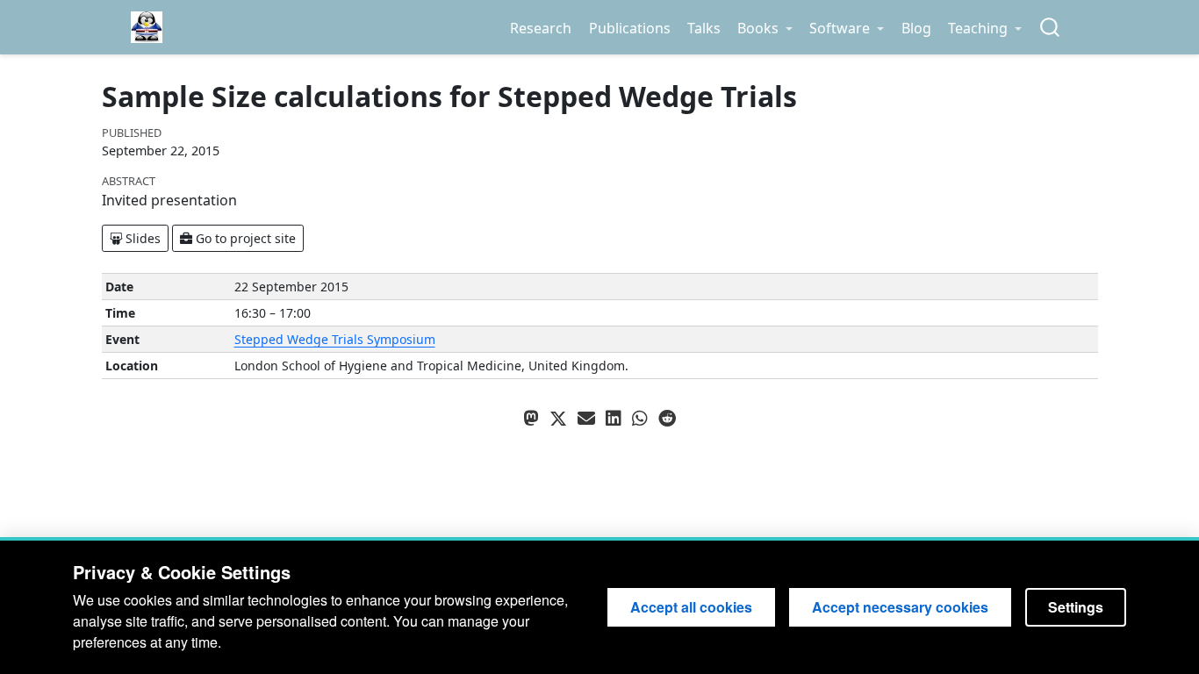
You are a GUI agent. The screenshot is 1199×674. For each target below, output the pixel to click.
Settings (1075, 607)
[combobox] (1050, 27)
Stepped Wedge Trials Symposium (334, 339)
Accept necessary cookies (900, 607)
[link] (765, 28)
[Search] (1049, 27)
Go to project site (244, 238)
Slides (141, 238)
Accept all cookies (691, 607)
